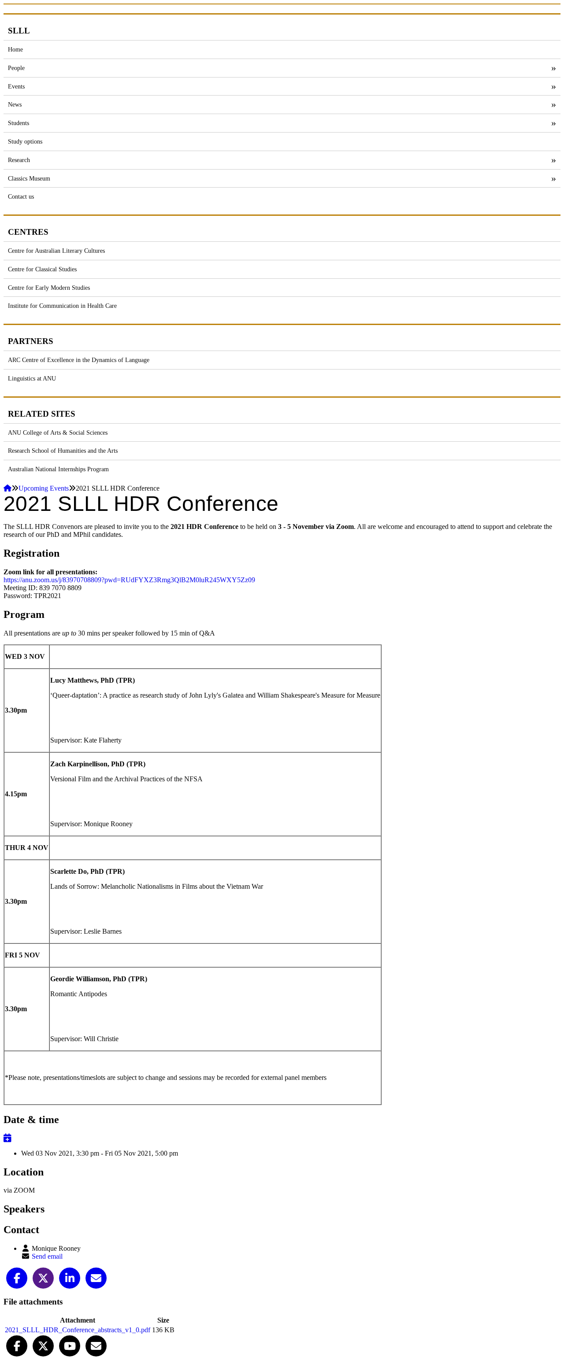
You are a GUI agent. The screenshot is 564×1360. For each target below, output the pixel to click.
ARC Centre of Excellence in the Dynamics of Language (78, 359)
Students (18, 122)
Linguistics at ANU (32, 378)
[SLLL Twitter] (43, 1345)
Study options (25, 141)
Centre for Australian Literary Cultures (56, 250)
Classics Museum (29, 178)
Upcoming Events (44, 488)
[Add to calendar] (7, 1138)
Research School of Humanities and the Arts (63, 450)
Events (16, 86)
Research (19, 159)
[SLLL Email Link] (96, 1345)
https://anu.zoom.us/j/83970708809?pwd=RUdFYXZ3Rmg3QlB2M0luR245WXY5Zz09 (129, 580)
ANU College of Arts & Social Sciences (58, 432)
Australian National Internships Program (58, 469)
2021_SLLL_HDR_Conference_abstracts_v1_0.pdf (77, 1330)
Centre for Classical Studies (42, 269)
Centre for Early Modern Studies (49, 287)
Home (15, 49)
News (15, 104)
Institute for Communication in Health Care (62, 305)
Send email (47, 1256)
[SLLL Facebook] (17, 1345)
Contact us (21, 196)
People (16, 67)
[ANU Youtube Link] (69, 1345)
